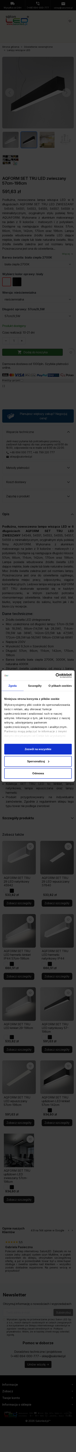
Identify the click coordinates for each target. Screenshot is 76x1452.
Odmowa (38, 773)
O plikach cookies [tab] (60, 685)
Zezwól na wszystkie (38, 749)
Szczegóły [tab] (35, 685)
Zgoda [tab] (12, 685)
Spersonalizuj (36, 761)
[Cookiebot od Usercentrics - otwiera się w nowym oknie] (55, 675)
